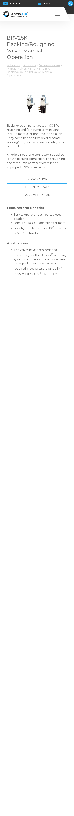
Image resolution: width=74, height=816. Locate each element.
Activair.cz (13, 65)
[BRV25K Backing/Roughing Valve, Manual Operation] (37, 104)
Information (37, 179)
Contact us (16, 3)
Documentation (37, 195)
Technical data (37, 187)
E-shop (47, 3)
